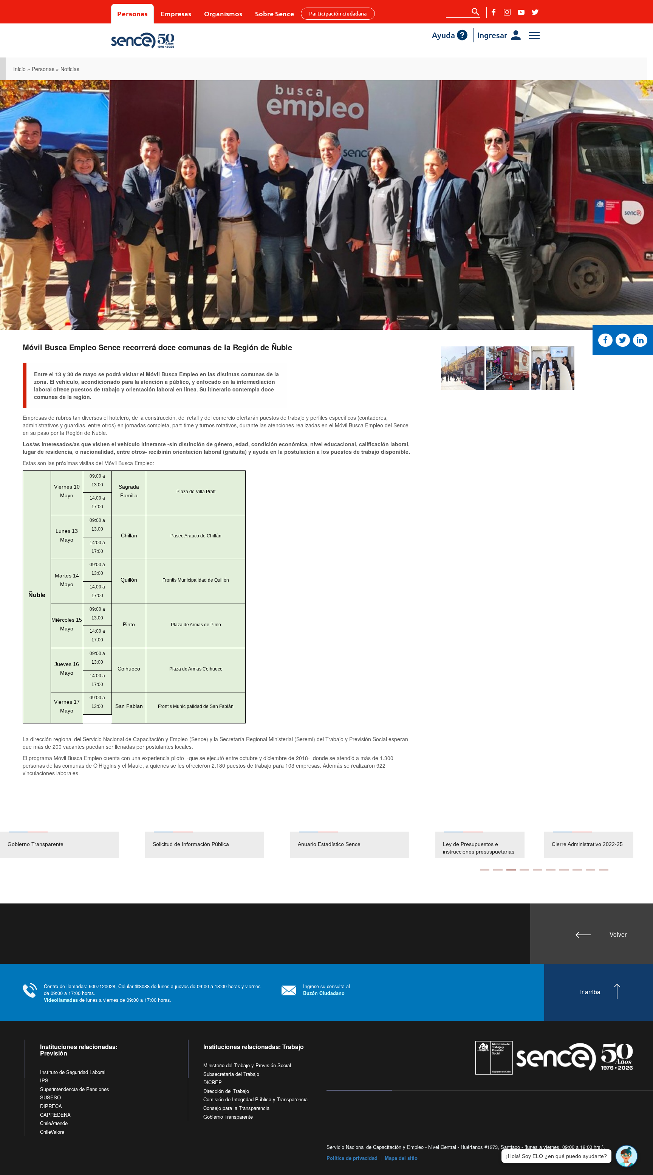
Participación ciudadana (338, 13)
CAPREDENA (55, 1114)
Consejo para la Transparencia (236, 1107)
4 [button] (524, 870)
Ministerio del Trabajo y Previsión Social (247, 1065)
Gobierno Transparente (35, 844)
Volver (618, 934)
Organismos (223, 13)
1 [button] (484, 870)
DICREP (212, 1082)
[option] (72, 845)
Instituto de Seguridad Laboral (72, 1072)
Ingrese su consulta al (326, 989)
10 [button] (603, 870)
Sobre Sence (274, 13)
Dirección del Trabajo (226, 1090)
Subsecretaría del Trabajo (231, 1073)
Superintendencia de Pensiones (74, 1089)
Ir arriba (590, 992)
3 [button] (511, 870)
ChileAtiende (54, 1123)
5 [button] (537, 870)
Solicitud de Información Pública (191, 844)
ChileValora (52, 1131)
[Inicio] (165, 40)
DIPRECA (51, 1106)
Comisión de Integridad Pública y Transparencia (255, 1099)
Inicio (19, 69)
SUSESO (50, 1097)
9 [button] (590, 870)
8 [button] (577, 870)
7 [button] (564, 870)
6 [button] (551, 870)
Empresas (176, 13)
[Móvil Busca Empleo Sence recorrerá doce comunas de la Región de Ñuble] (462, 368)
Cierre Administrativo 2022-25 (587, 844)
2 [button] (498, 870)
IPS (44, 1080)
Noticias (69, 69)
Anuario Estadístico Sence (329, 844)
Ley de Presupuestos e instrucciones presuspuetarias (478, 848)
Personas (132, 13)
